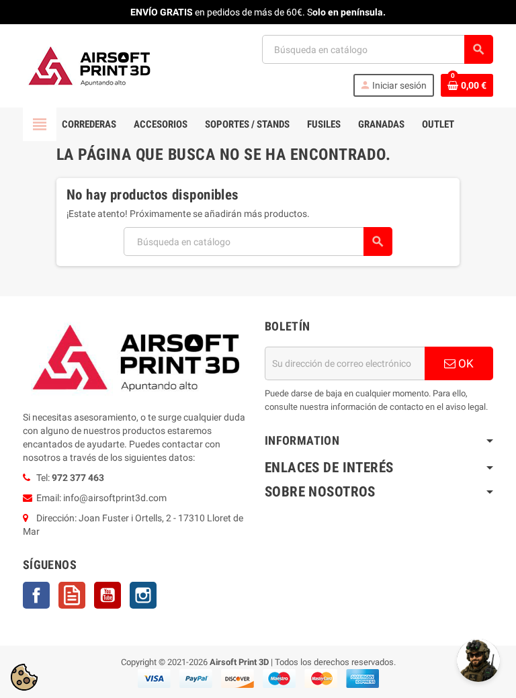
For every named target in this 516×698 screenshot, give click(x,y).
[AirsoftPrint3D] (90, 65)
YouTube (107, 595)
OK (465, 363)
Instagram (143, 595)
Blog (71, 595)
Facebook (36, 595)
